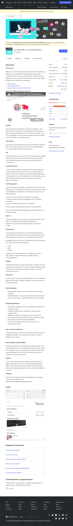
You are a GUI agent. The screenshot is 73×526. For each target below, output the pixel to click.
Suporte (65, 58)
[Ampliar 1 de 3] (23, 391)
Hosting (7, 506)
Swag (45, 509)
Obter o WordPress (65, 2)
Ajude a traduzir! (49, 11)
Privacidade (8, 509)
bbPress (58, 506)
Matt (57, 504)
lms (63, 86)
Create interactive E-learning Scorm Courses (19, 88)
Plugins (20, 506)
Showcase (20, 502)
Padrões (20, 509)
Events (45, 504)
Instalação (27, 58)
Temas (19, 504)
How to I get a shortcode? (13, 463)
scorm (65, 89)
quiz (62, 89)
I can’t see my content (12, 454)
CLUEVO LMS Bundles (13, 85)
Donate (45, 506)
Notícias (7, 504)
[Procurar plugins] (20, 16)
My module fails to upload (12, 450)
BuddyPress (59, 509)
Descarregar (63, 51)
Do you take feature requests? (14, 472)
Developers (33, 506)
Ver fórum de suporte (54, 136)
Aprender (33, 502)
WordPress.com (60, 502)
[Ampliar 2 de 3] (44, 391)
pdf (66, 86)
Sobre (7, 502)
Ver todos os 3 (64, 82)
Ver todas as (64, 119)
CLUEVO (18, 52)
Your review (52, 119)
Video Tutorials (11, 83)
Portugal (21, 517)
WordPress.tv (34, 509)
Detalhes (9, 58)
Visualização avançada (55, 93)
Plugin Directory (9, 7)
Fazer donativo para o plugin (56, 151)
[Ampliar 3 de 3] (44, 402)
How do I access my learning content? (16, 459)
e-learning (59, 86)
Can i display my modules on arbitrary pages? (17, 468)
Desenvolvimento (37, 58)
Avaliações (18, 58)
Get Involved (46, 502)
